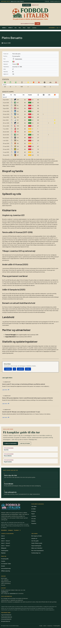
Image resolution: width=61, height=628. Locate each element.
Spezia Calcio (18, 59)
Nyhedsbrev (52, 27)
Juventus (34, 27)
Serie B (10, 27)
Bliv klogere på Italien (27, 23)
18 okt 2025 (6, 137)
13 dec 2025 (6, 117)
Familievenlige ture (35, 553)
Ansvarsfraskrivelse (6, 568)
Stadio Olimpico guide (36, 543)
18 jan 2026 (6, 105)
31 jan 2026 (6, 99)
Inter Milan (33, 506)
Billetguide (3, 548)
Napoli (28, 27)
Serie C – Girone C (5, 545)
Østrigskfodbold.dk (5, 621)
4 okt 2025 (5, 140)
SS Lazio (33, 518)
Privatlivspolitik (55, 1)
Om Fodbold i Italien (6, 563)
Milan (20, 27)
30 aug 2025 (6, 155)
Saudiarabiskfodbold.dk (6, 617)
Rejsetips (3, 553)
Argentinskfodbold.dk (6, 614)
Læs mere (4, 389)
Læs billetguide (25, 443)
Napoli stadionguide (36, 545)
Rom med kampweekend (37, 550)
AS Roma (33, 511)
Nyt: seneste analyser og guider (18, 1)
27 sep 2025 (6, 146)
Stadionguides (4, 550)
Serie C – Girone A (5, 540)
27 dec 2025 (6, 111)
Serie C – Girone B (5, 543)
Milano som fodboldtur (36, 548)
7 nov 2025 (5, 129)
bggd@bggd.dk (4, 591)
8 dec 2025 (5, 120)
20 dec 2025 (6, 114)
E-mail (28, 369)
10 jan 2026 (6, 108)
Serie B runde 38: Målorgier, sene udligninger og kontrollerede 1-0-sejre (21, 412)
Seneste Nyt (35, 5)
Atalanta (33, 521)
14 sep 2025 (6, 152)
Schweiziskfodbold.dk (6, 619)
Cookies (3, 561)
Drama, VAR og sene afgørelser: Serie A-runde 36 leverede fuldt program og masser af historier (27, 398)
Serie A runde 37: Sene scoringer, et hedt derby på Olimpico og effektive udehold (23, 384)
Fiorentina (33, 523)
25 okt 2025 (6, 134)
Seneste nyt (34, 538)
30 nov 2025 (6, 123)
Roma (24, 27)
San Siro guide (34, 540)
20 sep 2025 (6, 149)
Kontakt (3, 566)
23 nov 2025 (6, 126)
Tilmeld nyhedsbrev (10, 443)
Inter (16, 27)
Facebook (8, 369)
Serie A (4, 27)
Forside (47, 1)
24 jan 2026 (6, 102)
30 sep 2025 (6, 143)
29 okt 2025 (6, 131)
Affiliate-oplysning (5, 571)
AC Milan (33, 508)
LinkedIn (20, 369)
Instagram (10, 530)
